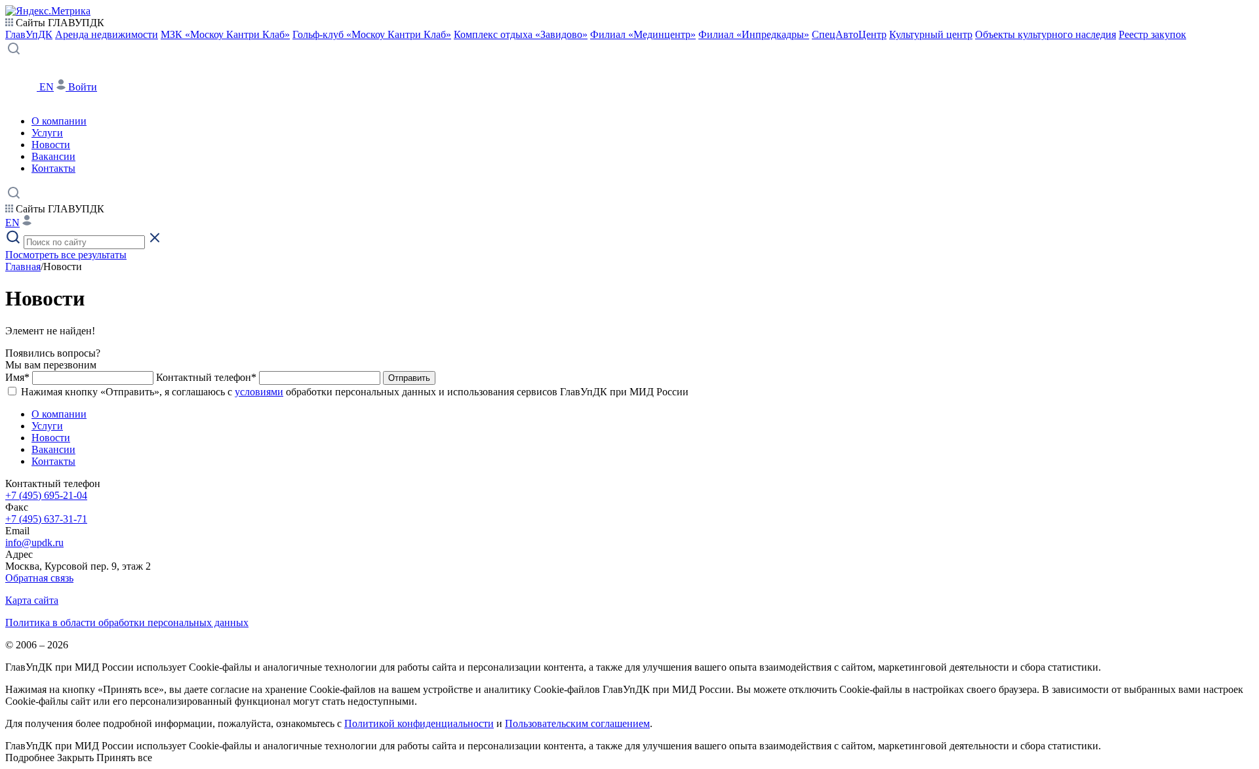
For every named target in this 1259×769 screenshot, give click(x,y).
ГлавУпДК (28, 34)
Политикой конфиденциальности (419, 723)
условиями (259, 391)
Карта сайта (31, 600)
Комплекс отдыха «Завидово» (521, 34)
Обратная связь (39, 577)
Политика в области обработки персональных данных (127, 622)
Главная (23, 266)
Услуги (47, 132)
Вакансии (53, 156)
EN (46, 86)
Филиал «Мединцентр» (643, 34)
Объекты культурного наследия (1045, 34)
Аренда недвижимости (106, 34)
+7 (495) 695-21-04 (46, 495)
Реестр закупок (1152, 34)
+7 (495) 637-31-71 (46, 518)
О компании (59, 121)
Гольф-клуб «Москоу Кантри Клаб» (371, 34)
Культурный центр (930, 34)
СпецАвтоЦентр (849, 34)
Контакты (53, 168)
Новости (50, 144)
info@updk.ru (34, 542)
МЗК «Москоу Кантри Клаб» (225, 34)
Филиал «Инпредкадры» (753, 34)
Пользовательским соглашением (577, 723)
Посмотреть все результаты (66, 254)
